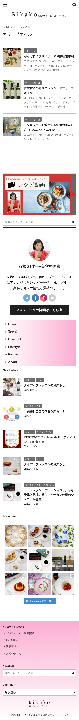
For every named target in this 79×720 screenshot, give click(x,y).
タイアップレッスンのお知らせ (44, 385)
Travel (12, 331)
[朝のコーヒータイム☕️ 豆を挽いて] (39, 536)
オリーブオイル (38, 65)
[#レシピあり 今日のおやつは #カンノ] (39, 584)
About (12, 362)
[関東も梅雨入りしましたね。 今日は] (63, 536)
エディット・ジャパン (55, 97)
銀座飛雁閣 (53, 70)
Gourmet (14, 339)
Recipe (13, 354)
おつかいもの (50, 134)
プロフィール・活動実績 (19, 633)
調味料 (61, 106)
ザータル (39, 102)
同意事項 (10, 646)
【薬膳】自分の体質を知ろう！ (44, 411)
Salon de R (11, 639)
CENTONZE (49, 61)
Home (12, 324)
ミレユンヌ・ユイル (38, 139)
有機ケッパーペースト (44, 106)
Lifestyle (14, 347)
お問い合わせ (13, 653)
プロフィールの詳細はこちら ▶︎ (39, 310)
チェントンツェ (56, 65)
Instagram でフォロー (41, 601)
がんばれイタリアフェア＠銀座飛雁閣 (49, 56)
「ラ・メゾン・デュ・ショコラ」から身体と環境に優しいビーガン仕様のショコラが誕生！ (49, 495)
